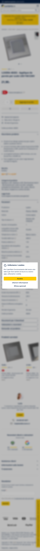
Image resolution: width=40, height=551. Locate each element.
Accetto (20, 279)
